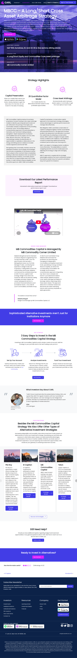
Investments (7, 604)
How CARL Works (8, 614)
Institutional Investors (9, 609)
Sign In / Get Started (67, 2)
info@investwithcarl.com (66, 633)
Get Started (8, 34)
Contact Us (7, 616)
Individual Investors (9, 606)
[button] (17, 2)
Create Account (63, 614)
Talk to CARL (37, 540)
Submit (70, 586)
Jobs (41, 606)
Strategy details (10, 508)
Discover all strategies (37, 517)
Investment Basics (27, 606)
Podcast (24, 609)
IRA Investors (7, 611)
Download (37, 192)
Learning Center (26, 604)
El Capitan (8, 573)
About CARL (43, 604)
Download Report (52, 2)
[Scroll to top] (73, 654)
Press (41, 609)
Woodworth (68, 573)
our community (17, 368)
